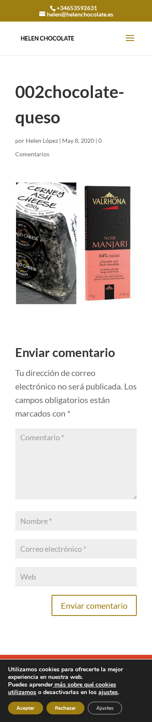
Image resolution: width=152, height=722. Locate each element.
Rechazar (65, 708)
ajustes (108, 692)
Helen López (42, 140)
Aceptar (25, 708)
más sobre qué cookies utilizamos (62, 688)
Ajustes (105, 708)
